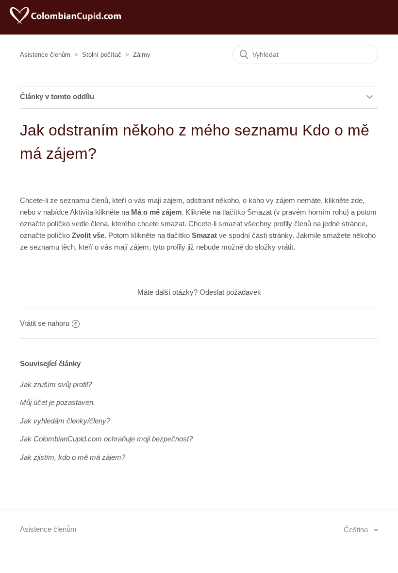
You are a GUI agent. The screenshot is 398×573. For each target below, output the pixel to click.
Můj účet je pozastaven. (57, 402)
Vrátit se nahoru (44, 323)
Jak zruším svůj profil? (56, 384)
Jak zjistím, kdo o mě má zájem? (72, 457)
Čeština (357, 529)
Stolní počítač (101, 54)
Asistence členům (45, 54)
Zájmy (141, 54)
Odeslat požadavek (230, 292)
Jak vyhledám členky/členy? (65, 421)
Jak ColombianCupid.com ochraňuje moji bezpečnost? (106, 439)
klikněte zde (344, 200)
